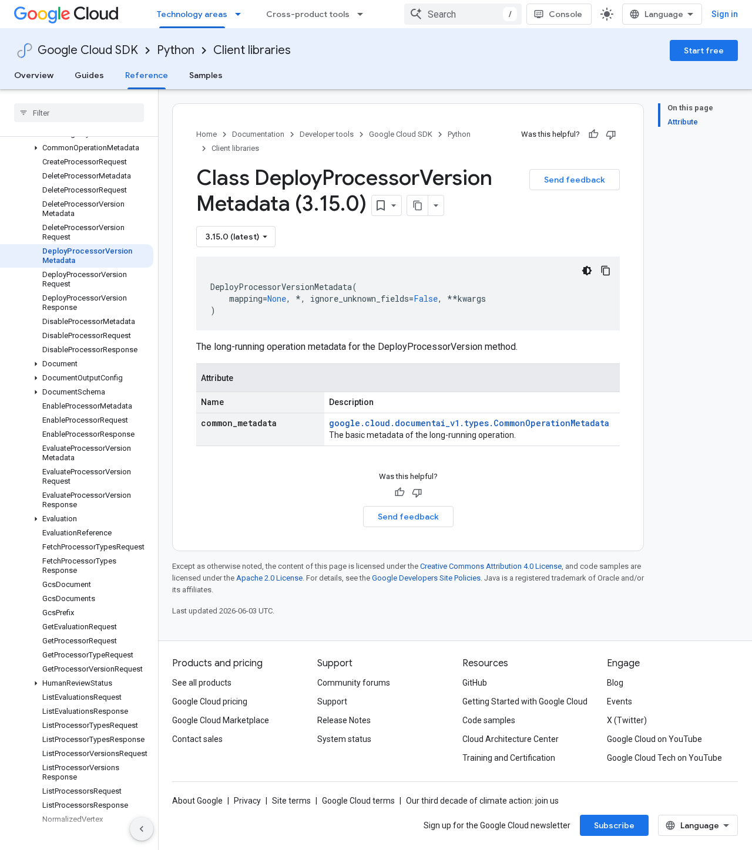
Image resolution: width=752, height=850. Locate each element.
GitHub (474, 682)
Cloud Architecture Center (510, 739)
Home (206, 134)
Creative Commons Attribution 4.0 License (491, 566)
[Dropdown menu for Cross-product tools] (364, 14)
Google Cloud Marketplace (220, 720)
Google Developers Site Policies (426, 578)
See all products (201, 682)
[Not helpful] (611, 134)
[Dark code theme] (587, 270)
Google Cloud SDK (88, 50)
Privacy (247, 800)
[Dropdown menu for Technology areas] (241, 14)
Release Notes (344, 720)
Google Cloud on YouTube (654, 739)
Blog (615, 682)
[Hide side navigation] (141, 829)
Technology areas (192, 14)
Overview (33, 75)
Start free (704, 50)
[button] (76, 148)
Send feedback (574, 179)
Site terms (291, 800)
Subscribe (614, 825)
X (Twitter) (627, 720)
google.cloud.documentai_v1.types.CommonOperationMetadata (469, 423)
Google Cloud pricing (209, 701)
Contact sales (197, 739)
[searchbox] (79, 112)
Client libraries (252, 50)
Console (565, 14)
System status (344, 739)
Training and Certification (508, 758)
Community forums (353, 682)
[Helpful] (593, 134)
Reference (146, 75)
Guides (89, 75)
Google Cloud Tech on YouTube (664, 758)
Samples (206, 75)
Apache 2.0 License (269, 578)
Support (332, 701)
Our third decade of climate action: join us (482, 800)
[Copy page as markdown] (417, 205)
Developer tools (327, 134)
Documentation (258, 134)
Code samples (488, 720)
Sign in (724, 14)
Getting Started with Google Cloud (525, 701)
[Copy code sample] (605, 270)
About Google (197, 800)
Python (175, 50)
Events (619, 701)
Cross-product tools (308, 14)
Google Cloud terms (358, 800)
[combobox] (463, 14)
